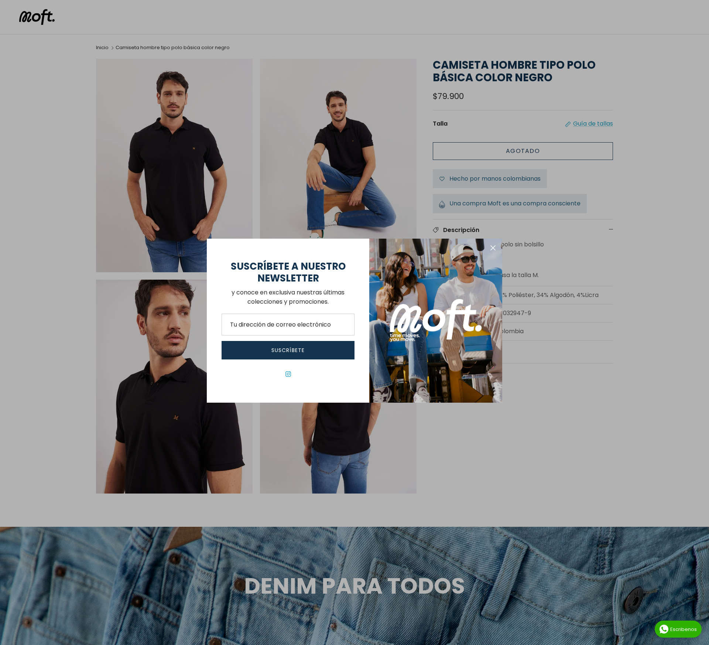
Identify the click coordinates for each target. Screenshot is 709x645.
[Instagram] (288, 374)
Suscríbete (288, 350)
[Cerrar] (493, 248)
